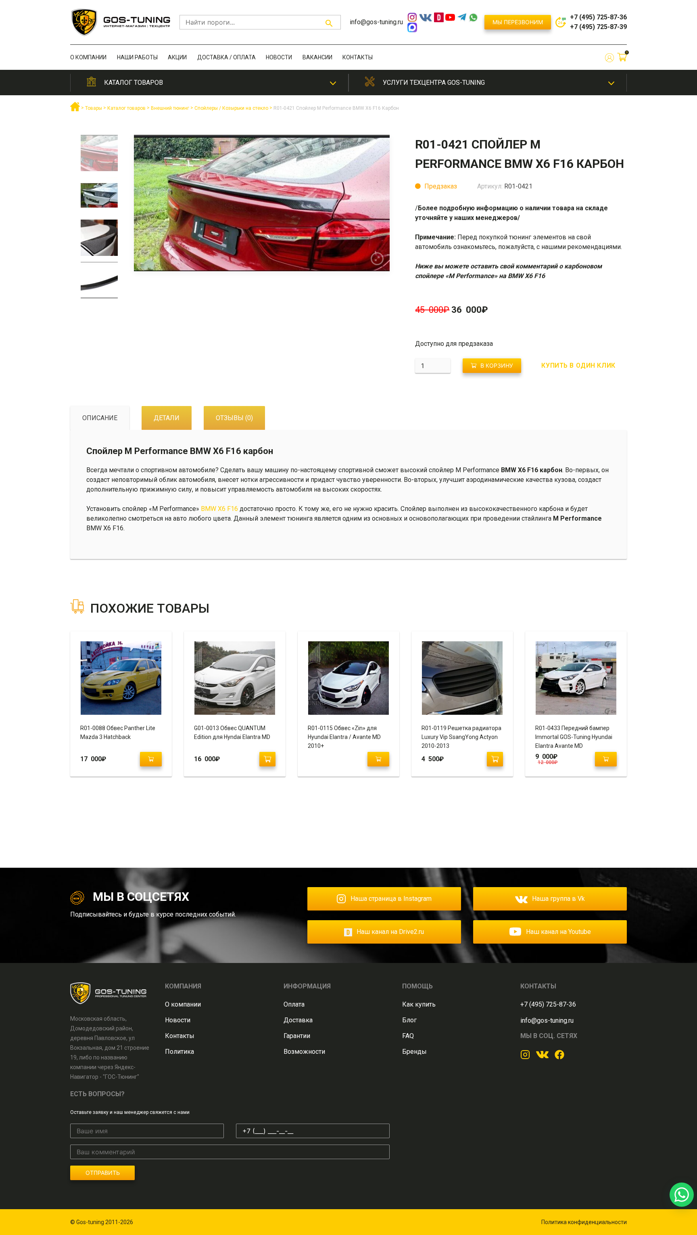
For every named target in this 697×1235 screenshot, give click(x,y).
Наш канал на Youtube (558, 932)
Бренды (414, 1051)
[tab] (99, 418)
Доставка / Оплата (226, 57)
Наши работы (137, 57)
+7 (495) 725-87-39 (598, 27)
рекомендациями (594, 247)
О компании (88, 57)
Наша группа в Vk (558, 898)
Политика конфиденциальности (584, 1222)
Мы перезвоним (517, 22)
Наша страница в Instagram (391, 898)
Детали (166, 418)
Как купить (419, 1004)
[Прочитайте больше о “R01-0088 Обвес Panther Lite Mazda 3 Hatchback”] (151, 759)
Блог (409, 1020)
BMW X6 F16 (220, 509)
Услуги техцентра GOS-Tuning (434, 82)
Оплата (294, 1004)
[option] (99, 156)
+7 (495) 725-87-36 (598, 17)
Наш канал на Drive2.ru (390, 932)
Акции (177, 57)
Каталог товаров (133, 82)
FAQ (408, 1036)
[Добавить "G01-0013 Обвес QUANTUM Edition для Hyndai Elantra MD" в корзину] (267, 759)
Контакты (357, 57)
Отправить (103, 1172)
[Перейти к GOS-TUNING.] (75, 110)
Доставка (298, 1020)
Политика (179, 1051)
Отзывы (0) (234, 418)
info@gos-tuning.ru (376, 22)
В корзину (496, 365)
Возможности (304, 1051)
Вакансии (317, 57)
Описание (99, 418)
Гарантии (297, 1036)
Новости (279, 57)
